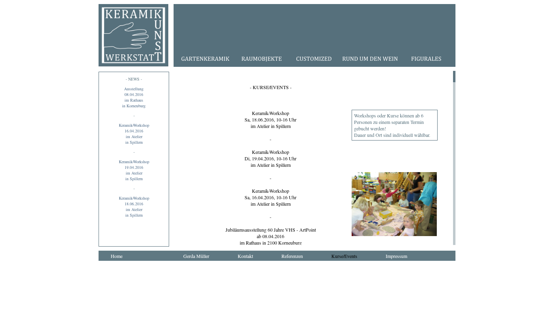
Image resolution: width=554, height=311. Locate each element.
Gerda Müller (196, 256)
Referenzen (292, 256)
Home (116, 256)
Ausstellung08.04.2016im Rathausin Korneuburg (134, 97)
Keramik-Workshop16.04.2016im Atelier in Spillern (134, 133)
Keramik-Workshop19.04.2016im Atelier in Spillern (134, 170)
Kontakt (245, 256)
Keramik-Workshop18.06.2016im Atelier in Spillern (134, 206)
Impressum (396, 256)
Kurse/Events (344, 256)
